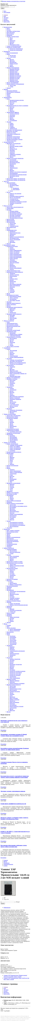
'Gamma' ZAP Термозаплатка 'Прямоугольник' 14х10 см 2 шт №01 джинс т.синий (15, 976)
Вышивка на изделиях (15, 75)
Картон (11, 264)
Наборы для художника (13, 492)
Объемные (12, 383)
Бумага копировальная (15, 254)
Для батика (12, 636)
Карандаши (12, 308)
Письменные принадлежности (14, 307)
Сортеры (12, 241)
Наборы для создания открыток (18, 362)
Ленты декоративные (15, 629)
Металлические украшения (17, 396)
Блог (5, 16)
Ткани (8, 634)
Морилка (12, 119)
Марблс (9, 536)
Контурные (12, 380)
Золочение (12, 115)
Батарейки (12, 435)
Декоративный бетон (12, 323)
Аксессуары (13, 85)
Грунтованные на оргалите (16, 523)
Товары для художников (10, 442)
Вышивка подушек (14, 78)
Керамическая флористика (13, 326)
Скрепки (12, 289)
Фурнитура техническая (16, 50)
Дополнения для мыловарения (17, 591)
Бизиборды (12, 231)
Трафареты (9, 135)
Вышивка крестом (14, 73)
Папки (11, 496)
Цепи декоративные (15, 678)
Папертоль (9, 606)
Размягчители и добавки (16, 334)
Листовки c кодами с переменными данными (13, 791)
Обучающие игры (14, 238)
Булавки (9, 625)
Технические (13, 644)
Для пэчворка (13, 642)
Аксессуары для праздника (13, 415)
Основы (12, 572)
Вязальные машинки (12, 90)
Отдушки (12, 573)
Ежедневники (13, 261)
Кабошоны (9, 35)
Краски (11, 104)
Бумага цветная (14, 258)
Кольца (11, 663)
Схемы (11, 86)
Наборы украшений (15, 398)
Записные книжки (14, 262)
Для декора (12, 638)
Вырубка (12, 392)
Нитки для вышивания (12, 82)
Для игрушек (13, 640)
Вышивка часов (14, 80)
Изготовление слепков (12, 324)
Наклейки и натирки (12, 379)
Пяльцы (9, 88)
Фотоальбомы (13, 437)
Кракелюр (12, 116)
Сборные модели (14, 226)
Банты (11, 419)
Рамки (11, 186)
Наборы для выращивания (13, 537)
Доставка (6, 17)
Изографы (12, 315)
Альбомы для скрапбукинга (17, 360)
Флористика (7, 529)
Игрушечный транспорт (16, 213)
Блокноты (12, 249)
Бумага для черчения (15, 449)
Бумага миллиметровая (16, 257)
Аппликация (13, 159)
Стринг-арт (12, 611)
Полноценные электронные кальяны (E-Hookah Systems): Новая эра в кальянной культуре (14, 735)
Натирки (12, 381)
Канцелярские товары (9, 245)
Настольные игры (11, 227)
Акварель (12, 469)
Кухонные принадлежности (17, 196)
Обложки (9, 301)
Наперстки (12, 701)
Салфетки (12, 127)
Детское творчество (9, 142)
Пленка (11, 126)
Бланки (11, 247)
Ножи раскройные (14, 702)
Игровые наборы (14, 211)
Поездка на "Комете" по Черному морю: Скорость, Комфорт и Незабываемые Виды (14, 818)
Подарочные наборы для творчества (16, 180)
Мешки (11, 425)
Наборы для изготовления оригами (19, 605)
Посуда (8, 192)
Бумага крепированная (15, 255)
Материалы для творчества (13, 143)
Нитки (8, 633)
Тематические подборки (13, 430)
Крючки (9, 93)
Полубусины (13, 402)
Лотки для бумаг (14, 297)
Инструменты (10, 34)
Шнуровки (12, 242)
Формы (11, 204)
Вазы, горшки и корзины (13, 530)
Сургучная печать (14, 404)
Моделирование (11, 222)
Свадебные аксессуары (15, 431)
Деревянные (16, 188)
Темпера (12, 480)
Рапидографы (13, 318)
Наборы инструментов (15, 372)
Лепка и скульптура (9, 320)
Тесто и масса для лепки (13, 346)
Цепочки (12, 42)
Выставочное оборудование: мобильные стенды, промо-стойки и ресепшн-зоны (14, 846)
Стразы (11, 553)
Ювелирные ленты (14, 44)
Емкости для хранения (15, 193)
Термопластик (13, 128)
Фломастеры (13, 312)
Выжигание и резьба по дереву (14, 561)
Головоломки (10, 208)
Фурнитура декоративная (16, 48)
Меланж (12, 59)
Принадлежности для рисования (15, 503)
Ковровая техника (14, 81)
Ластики (12, 282)
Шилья (11, 709)
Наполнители (10, 538)
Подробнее (3, 730)
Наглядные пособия (12, 494)
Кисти (11, 456)
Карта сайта (7, 21)
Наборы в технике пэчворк (14, 600)
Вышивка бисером (14, 69)
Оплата (5, 19)
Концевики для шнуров (16, 664)
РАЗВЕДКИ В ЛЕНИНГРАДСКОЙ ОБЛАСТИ (13, 803)
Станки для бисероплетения (14, 46)
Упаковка (9, 546)
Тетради (12, 269)
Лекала (11, 692)
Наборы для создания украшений (18, 172)
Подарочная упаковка (12, 418)
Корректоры (13, 281)
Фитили (12, 576)
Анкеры (12, 388)
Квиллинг (9, 580)
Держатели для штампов (16, 410)
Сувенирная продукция (13, 429)
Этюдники (9, 527)
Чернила (12, 464)
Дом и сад (6, 181)
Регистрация (7, 12)
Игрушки (9, 209)
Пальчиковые (13, 479)
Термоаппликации (14, 653)
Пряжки (12, 668)
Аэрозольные (13, 473)
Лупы (11, 695)
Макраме (12, 609)
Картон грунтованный (12, 465)
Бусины (9, 29)
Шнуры (12, 43)
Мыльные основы (14, 594)
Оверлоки (12, 682)
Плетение (9, 607)
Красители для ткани (12, 131)
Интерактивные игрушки (16, 218)
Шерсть (12, 66)
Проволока (12, 40)
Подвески (12, 649)
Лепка (11, 169)
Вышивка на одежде (15, 77)
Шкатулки (12, 710)
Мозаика (12, 170)
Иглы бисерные (11, 32)
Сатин (11, 65)
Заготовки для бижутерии (13, 31)
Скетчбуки (12, 450)
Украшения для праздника (13, 433)
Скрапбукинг (7, 347)
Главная (6, 15)
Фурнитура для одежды (16, 672)
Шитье (11, 177)
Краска (11, 117)
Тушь (11, 462)
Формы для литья (14, 599)
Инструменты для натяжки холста (18, 506)
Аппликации (13, 389)
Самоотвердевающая (15, 335)
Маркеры (12, 111)
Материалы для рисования (13, 483)
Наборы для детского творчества (15, 158)
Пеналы (9, 305)
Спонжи (12, 518)
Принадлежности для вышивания (15, 84)
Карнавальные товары (12, 416)
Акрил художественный (16, 472)
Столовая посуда (14, 199)
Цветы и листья (14, 406)
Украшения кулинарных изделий (18, 201)
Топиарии (9, 614)
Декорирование (8, 97)
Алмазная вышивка (12, 549)
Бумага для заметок (15, 251)
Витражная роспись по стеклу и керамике (17, 105)
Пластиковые (16, 189)
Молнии (12, 667)
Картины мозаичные (15, 552)
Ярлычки (12, 407)
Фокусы (9, 243)
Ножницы (12, 287)
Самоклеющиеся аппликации (17, 651)
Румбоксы (12, 224)
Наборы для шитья (14, 699)
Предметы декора (14, 185)
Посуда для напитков (15, 197)
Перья (11, 400)
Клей (11, 277)
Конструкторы (10, 219)
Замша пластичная (14, 617)
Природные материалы (13, 541)
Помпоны (12, 153)
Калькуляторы (13, 276)
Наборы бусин (13, 149)
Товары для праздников (10, 414)
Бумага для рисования (12, 444)
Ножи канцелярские (15, 285)
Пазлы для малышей (15, 239)
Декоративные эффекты (13, 112)
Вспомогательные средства (17, 100)
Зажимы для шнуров (15, 659)
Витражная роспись (15, 162)
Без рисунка (13, 55)
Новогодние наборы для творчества (16, 178)
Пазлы (8, 228)
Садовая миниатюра (12, 544)
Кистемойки (13, 507)
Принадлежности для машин (17, 683)
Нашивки (12, 646)
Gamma (5, 865)
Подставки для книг (15, 300)
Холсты (9, 521)
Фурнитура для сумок (15, 674)
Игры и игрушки (8, 205)
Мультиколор (13, 62)
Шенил (11, 157)
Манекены (12, 697)
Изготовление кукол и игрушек (15, 563)
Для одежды (13, 641)
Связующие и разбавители (13, 134)
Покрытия (12, 342)
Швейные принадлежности (14, 684)
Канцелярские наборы (15, 296)
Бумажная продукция (12, 246)
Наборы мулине (14, 63)
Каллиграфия (10, 453)
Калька (11, 351)
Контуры (12, 103)
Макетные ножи (14, 370)
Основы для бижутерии (13, 36)
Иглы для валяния (14, 556)
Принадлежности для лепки (14, 337)
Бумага (11, 123)
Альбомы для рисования (16, 445)
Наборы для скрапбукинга (13, 377)
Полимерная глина (11, 331)
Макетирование (11, 220)
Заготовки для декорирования (14, 130)
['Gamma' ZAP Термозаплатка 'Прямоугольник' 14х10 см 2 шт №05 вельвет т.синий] (8, 895)
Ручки (11, 311)
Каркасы (9, 533)
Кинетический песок (15, 232)
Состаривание (13, 120)
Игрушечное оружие (15, 212)
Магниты (12, 147)
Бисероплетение (8, 27)
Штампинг (9, 408)
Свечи (11, 190)
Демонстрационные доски (13, 270)
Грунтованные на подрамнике (17, 525)
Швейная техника (11, 679)
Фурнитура (12, 567)
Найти (2, 8)
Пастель (12, 485)
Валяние (9, 554)
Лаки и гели (10, 327)
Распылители (13, 515)
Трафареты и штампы (15, 154)
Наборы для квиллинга (16, 584)
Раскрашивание (14, 173)
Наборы (12, 124)
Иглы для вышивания (12, 52)
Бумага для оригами (15, 603)
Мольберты (9, 491)
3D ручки (12, 144)
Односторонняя (14, 356)
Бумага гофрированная (15, 250)
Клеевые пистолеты (15, 691)
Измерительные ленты (15, 688)
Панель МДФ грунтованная (14, 500)
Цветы (11, 656)
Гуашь (11, 475)
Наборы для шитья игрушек (17, 565)
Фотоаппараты (13, 438)
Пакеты (12, 427)
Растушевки (13, 517)
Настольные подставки (13, 295)
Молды (11, 341)
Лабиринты (13, 234)
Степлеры (12, 291)
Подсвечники (13, 184)
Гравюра (12, 166)
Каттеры (12, 339)
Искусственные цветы (12, 531)
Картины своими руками (16, 146)
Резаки (11, 288)
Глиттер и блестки (14, 113)
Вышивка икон (13, 71)
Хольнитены (13, 676)
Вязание (6, 89)
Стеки (11, 343)
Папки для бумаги (11, 304)
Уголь (11, 490)
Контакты (6, 20)
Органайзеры (13, 299)
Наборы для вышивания (13, 67)
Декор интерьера (11, 182)
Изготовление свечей (12, 568)
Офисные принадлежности (14, 303)
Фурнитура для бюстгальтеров (17, 671)
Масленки (12, 508)
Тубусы (11, 499)
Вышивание (7, 51)
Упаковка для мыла (14, 598)
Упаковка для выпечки (15, 203)
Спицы (8, 96)
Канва (8, 54)
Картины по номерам (12, 579)
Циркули (12, 319)
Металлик (12, 61)
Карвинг (12, 195)
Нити (11, 39)
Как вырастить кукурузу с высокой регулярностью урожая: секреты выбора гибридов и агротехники (15, 776)
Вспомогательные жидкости (14, 452)
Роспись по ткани (11, 132)
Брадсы (11, 391)
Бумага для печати (14, 253)
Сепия (11, 488)
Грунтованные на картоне (16, 522)
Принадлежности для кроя (16, 706)
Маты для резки (14, 698)
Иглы (8, 626)
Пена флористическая (12, 540)
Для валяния (13, 637)
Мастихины (13, 510)
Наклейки (12, 150)
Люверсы (12, 395)
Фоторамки (12, 155)
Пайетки (12, 648)
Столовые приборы (15, 200)
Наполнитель (13, 426)
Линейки (12, 316)
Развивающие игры (12, 230)
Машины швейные (14, 680)
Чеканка (9, 622)
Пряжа (8, 94)
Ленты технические (15, 630)
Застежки (12, 660)
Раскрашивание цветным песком (18, 174)
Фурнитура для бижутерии (13, 47)
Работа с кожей (10, 613)
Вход (5, 11)
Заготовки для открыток (16, 361)
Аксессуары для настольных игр (15, 207)
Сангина (12, 487)
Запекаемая (12, 333)
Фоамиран (9, 615)
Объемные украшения (15, 399)
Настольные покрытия (15, 284)
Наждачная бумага (14, 511)
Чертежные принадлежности (14, 314)
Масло (11, 477)
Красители (12, 569)
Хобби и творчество (9, 548)
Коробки (12, 422)
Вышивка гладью (14, 70)
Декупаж (9, 121)
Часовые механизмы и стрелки (14, 139)
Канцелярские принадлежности (15, 272)
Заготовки (9, 358)
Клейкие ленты (14, 278)
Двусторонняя (13, 350)
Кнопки (12, 280)
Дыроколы (12, 273)
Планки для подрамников (16, 514)
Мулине (9, 58)
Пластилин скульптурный (13, 330)
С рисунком (13, 57)
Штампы (12, 412)
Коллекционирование (12, 586)
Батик (8, 98)
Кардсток (12, 353)
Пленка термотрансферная (16, 357)
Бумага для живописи (15, 448)
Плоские (12, 385)
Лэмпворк (9, 587)
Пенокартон (13, 266)
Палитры (12, 513)
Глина (8, 322)
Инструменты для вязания (13, 92)
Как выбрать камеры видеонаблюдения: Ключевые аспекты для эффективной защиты (15, 749)
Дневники (12, 259)
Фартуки (12, 519)
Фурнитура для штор (15, 675)
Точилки (12, 292)
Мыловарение (10, 590)
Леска (11, 38)
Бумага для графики (15, 446)
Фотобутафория (14, 439)
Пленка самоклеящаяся (15, 268)
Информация (7, 907)
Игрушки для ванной (15, 215)
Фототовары (10, 434)
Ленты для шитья (11, 628)
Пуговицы (12, 403)
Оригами (9, 602)
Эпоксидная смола (11, 140)
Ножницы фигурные (15, 376)
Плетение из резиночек (16, 610)
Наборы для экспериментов (17, 236)
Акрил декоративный (15, 471)
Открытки (12, 151)
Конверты (12, 265)
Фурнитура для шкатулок (13, 138)
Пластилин (9, 328)
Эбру (11, 481)
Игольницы (13, 687)
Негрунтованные (14, 526)
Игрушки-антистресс (15, 216)
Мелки (8, 293)
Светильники (13, 707)
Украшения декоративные (13, 136)
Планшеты (9, 502)
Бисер (8, 28)
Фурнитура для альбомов (16, 364)
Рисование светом (14, 176)
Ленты (11, 109)
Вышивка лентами (14, 74)
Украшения (9, 387)
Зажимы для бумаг (14, 274)
